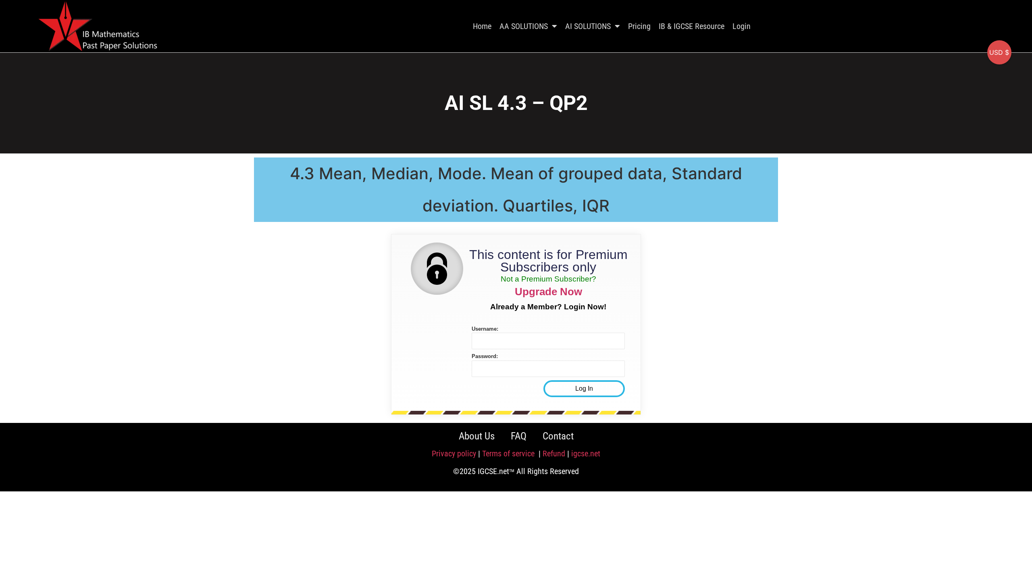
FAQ (518, 436)
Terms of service (509, 453)
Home (482, 26)
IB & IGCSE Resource (691, 26)
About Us (477, 436)
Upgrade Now (548, 292)
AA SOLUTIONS (523, 26)
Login (741, 26)
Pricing (639, 26)
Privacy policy (454, 453)
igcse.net (585, 453)
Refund (554, 453)
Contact (558, 436)
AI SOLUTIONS (588, 26)
